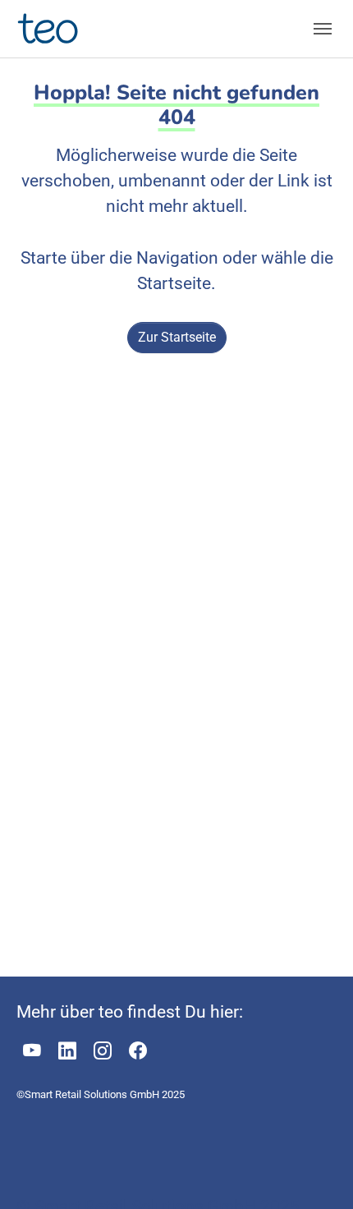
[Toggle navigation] (323, 29)
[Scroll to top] (311, 1167)
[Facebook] (138, 1051)
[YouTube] (32, 1051)
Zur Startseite (177, 337)
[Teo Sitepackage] (50, 28)
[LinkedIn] (67, 1051)
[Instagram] (103, 1051)
